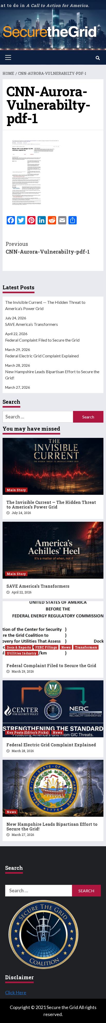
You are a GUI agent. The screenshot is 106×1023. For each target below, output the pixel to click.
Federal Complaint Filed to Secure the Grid (42, 339)
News (65, 647)
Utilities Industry (22, 653)
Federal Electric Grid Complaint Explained (42, 355)
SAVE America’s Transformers (31, 324)
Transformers (86, 647)
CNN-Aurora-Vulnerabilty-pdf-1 (48, 247)
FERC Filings (46, 647)
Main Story (16, 490)
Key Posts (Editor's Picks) (27, 732)
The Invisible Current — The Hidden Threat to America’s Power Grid (45, 305)
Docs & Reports (19, 647)
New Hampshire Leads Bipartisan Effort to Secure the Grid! (52, 374)
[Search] (97, 58)
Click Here (15, 992)
